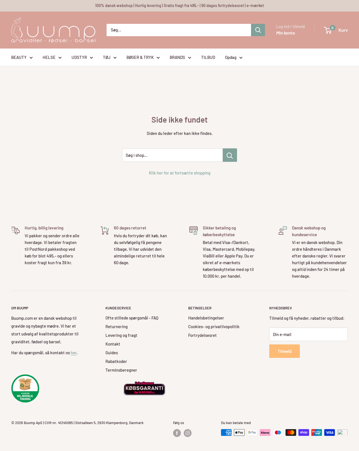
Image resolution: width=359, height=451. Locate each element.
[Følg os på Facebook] (177, 433)
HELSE (49, 57)
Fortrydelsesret (202, 335)
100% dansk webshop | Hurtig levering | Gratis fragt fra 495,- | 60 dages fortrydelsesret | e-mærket (179, 5)
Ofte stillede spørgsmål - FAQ (131, 317)
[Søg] (258, 30)
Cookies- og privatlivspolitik (214, 326)
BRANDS (177, 57)
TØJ (107, 57)
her (74, 352)
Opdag (230, 57)
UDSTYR (79, 57)
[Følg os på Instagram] (188, 433)
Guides (111, 352)
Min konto (285, 32)
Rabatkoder (116, 361)
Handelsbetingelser (206, 317)
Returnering (116, 326)
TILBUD (208, 57)
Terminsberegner (121, 369)
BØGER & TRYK (140, 57)
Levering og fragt (121, 335)
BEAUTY (19, 57)
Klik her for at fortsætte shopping (179, 172)
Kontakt (112, 343)
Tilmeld (284, 351)
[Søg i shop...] (230, 155)
